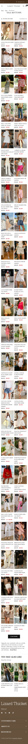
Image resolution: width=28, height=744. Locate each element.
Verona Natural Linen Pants (19, 43)
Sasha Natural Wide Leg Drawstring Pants (20, 487)
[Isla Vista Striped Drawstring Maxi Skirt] (7, 84)
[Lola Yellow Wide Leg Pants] (7, 559)
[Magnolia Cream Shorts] (20, 250)
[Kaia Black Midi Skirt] (20, 614)
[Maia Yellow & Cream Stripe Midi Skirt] (7, 222)
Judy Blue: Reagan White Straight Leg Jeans (7, 544)
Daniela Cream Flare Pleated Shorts (19, 374)
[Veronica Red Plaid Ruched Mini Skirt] (20, 586)
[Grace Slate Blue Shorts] (20, 222)
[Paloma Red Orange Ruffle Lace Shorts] (7, 474)
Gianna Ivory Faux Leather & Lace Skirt (7, 599)
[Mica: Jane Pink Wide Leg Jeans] (7, 112)
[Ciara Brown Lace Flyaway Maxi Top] (7, 672)
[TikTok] (14, 712)
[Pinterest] (10, 712)
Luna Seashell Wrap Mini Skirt (19, 96)
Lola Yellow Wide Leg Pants (7, 571)
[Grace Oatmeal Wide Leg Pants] (7, 167)
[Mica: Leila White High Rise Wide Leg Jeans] (7, 503)
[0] (26, 6)
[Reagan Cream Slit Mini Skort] (20, 419)
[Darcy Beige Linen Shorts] (7, 57)
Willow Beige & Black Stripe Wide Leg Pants (7, 206)
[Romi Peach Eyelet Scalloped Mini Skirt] (20, 446)
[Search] (23, 6)
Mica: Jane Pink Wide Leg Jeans (6, 124)
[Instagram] (6, 713)
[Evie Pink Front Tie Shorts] (20, 167)
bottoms (14, 645)
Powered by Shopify (17, 738)
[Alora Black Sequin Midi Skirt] (20, 559)
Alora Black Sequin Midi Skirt (19, 571)
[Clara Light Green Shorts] (7, 446)
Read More (13, 650)
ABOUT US (5, 726)
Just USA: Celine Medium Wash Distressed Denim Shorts (6, 404)
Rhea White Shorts (20, 318)
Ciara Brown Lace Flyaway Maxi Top (7, 684)
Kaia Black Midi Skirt (19, 626)
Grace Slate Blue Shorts (19, 234)
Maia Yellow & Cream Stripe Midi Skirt (6, 235)
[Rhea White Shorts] (20, 306)
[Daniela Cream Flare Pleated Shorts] (20, 361)
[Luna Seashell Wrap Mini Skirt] (20, 84)
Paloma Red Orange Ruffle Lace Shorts (6, 487)
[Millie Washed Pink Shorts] (20, 193)
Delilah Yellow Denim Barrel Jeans (7, 432)
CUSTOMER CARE (8, 721)
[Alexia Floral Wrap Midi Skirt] (20, 389)
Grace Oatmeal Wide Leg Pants (6, 179)
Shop (6, 10)
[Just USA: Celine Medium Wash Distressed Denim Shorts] (7, 389)
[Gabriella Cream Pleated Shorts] (20, 138)
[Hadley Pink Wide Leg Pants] (20, 503)
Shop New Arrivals (6, 660)
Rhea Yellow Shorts (5, 319)
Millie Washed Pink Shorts (20, 205)
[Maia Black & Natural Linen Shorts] (7, 250)
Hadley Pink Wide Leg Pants (19, 515)
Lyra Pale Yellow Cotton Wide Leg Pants (20, 346)
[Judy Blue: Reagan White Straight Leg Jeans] (7, 531)
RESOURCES (6, 732)
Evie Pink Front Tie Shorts (20, 179)
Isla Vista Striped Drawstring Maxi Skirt (6, 97)
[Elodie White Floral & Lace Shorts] (20, 278)
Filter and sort (8, 18)
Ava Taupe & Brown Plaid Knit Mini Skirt (7, 627)
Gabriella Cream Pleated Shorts (19, 151)
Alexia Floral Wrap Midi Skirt (19, 402)
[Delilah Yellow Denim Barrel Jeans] (7, 419)
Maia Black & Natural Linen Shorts (5, 263)
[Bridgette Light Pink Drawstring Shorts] (20, 531)
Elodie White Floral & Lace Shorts (18, 291)
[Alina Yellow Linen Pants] (7, 31)
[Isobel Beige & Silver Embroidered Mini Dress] (20, 672)
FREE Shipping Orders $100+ (16, 1)
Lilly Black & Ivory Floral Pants (20, 69)
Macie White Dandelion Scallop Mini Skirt (7, 152)
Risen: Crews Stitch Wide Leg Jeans (20, 124)
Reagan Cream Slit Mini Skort (20, 432)
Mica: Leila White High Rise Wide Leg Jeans (7, 516)
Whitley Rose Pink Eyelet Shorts (7, 345)
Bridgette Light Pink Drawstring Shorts (19, 544)
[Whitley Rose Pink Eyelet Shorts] (7, 333)
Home (2, 10)
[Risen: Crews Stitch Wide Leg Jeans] (20, 112)
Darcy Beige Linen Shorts (7, 69)
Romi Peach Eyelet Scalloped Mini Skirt (20, 459)
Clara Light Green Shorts (7, 458)
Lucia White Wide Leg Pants (6, 290)
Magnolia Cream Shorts (19, 262)
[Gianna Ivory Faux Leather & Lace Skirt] (7, 586)
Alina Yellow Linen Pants (7, 43)
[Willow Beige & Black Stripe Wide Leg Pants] (7, 193)
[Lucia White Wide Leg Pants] (7, 278)
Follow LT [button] (4, 708)
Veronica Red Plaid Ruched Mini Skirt (20, 598)
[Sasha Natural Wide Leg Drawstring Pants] (20, 474)
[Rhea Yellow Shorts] (7, 306)
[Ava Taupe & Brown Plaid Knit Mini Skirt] (7, 614)
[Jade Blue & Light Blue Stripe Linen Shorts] (7, 361)
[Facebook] (3, 713)
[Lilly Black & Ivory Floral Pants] (20, 57)
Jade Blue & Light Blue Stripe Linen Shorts (6, 374)
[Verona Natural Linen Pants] (20, 31)
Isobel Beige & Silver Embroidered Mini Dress (20, 686)
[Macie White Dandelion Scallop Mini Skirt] (7, 138)
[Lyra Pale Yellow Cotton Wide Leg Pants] (20, 333)
